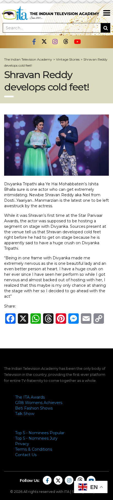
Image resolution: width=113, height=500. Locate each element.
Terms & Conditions (33, 449)
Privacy (22, 443)
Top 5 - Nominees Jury (36, 438)
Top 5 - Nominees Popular (39, 432)
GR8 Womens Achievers (38, 402)
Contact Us (25, 454)
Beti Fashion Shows (34, 408)
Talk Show (24, 413)
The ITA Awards (30, 397)
